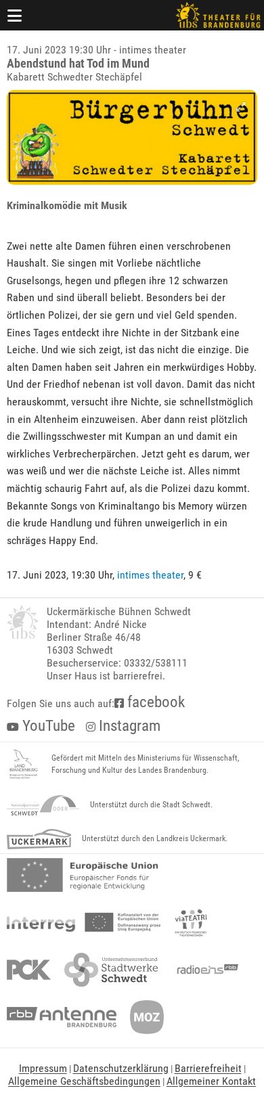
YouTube (47, 726)
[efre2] (82, 875)
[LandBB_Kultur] (24, 765)
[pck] (29, 970)
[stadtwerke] (111, 970)
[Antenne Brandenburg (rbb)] (61, 1017)
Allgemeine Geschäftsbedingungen (84, 1081)
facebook (154, 702)
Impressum (43, 1068)
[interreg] (83, 922)
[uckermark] (39, 839)
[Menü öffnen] (15, 15)
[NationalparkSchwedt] (43, 805)
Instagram (127, 726)
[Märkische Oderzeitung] (147, 1017)
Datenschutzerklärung (121, 1068)
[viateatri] (191, 922)
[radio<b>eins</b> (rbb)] (204, 970)
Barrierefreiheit (208, 1068)
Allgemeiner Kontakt (211, 1081)
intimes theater (150, 574)
